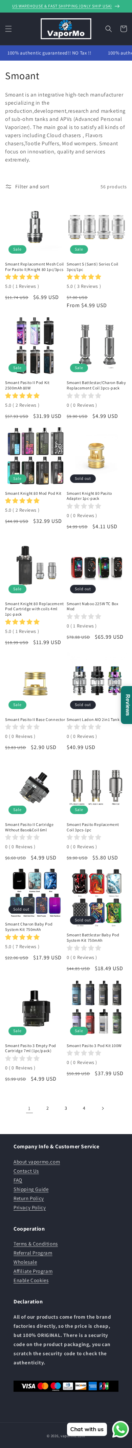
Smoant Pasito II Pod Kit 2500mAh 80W (27, 385)
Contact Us (26, 1171)
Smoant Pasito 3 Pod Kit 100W (94, 1045)
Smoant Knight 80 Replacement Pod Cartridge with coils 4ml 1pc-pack (34, 609)
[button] (8, 28)
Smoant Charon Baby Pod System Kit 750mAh (28, 926)
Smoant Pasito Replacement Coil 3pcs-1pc (93, 827)
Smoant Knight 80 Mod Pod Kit (33, 493)
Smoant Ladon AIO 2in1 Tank (93, 719)
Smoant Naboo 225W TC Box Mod (92, 606)
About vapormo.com (37, 1161)
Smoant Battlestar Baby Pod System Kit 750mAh (93, 937)
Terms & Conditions (36, 1243)
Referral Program (33, 1253)
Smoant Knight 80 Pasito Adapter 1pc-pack (89, 496)
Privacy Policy (30, 1207)
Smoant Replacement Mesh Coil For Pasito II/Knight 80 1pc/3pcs (34, 266)
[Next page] (102, 1108)
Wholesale (25, 1262)
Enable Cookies (31, 1280)
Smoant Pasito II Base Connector (35, 719)
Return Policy (29, 1198)
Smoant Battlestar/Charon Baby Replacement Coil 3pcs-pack (96, 385)
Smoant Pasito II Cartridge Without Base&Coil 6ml (29, 827)
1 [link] (29, 1108)
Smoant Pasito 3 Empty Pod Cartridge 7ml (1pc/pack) (30, 1048)
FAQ (18, 1180)
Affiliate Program (33, 1271)
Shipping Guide (31, 1189)
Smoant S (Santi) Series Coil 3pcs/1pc (92, 266)
